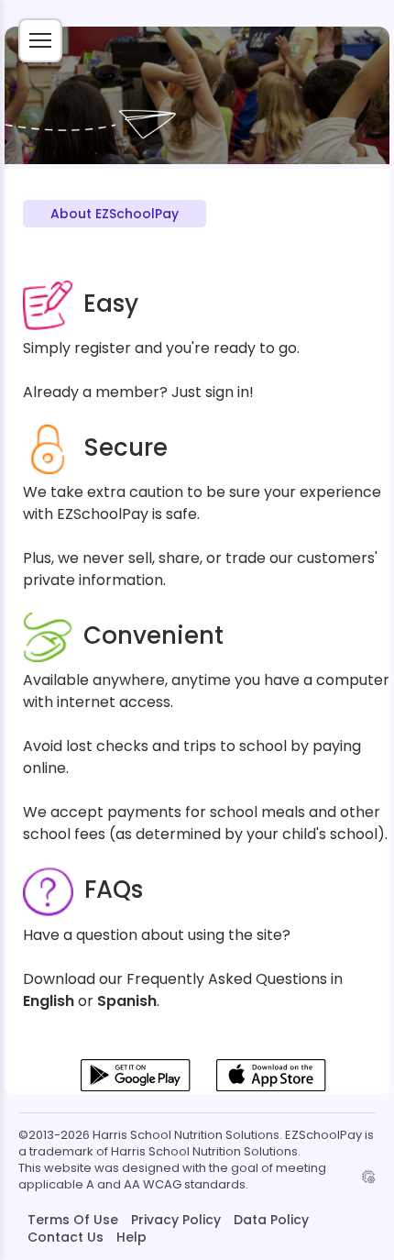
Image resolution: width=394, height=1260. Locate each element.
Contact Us (65, 1237)
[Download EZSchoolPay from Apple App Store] (271, 1087)
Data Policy (271, 1219)
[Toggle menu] (40, 40)
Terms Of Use (72, 1219)
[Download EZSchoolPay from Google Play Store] (136, 1087)
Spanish (127, 1000)
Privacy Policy (176, 1219)
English (48, 1000)
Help (131, 1237)
